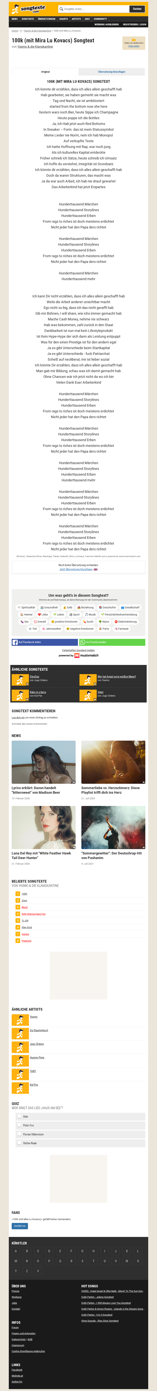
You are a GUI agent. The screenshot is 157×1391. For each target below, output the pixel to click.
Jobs (14, 1303)
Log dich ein (18, 717)
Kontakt (16, 1308)
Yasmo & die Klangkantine (35, 46)
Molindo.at (17, 1375)
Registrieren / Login (134, 24)
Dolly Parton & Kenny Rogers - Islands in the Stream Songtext (114, 1308)
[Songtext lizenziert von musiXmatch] (78, 655)
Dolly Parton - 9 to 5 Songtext (96, 1314)
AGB (30, 1339)
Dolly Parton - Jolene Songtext (97, 1297)
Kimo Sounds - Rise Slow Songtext (100, 1320)
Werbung (16, 1297)
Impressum (18, 1345)
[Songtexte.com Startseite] (30, 9)
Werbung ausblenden (107, 24)
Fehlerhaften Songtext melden (78, 650)
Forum (15, 1327)
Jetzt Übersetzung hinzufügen (76, 569)
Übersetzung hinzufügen (111, 71)
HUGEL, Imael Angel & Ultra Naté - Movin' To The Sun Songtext (114, 1291)
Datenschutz (18, 1339)
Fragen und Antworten (23, 1333)
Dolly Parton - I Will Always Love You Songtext (106, 1303)
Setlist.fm (17, 1381)
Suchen (137, 9)
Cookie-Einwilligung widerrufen (28, 1351)
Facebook (17, 1369)
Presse (15, 1291)
